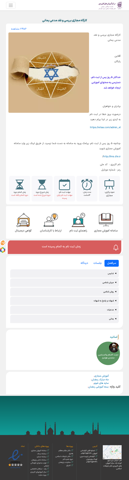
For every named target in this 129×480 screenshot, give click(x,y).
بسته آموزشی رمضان (98, 387)
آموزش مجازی (101, 376)
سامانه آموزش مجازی (38, 450)
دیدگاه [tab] (84, 263)
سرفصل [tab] (111, 263)
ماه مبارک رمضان (100, 379)
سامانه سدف (41, 453)
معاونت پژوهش (64, 462)
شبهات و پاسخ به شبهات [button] (104, 300)
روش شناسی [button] (108, 291)
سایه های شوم (101, 383)
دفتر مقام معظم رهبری (66, 452)
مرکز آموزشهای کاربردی (38, 472)
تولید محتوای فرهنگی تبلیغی (40, 464)
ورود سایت (42, 475)
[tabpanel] (64, 296)
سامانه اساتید (41, 456)
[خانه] (110, 5)
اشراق (68, 465)
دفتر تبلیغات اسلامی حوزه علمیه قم (64, 458)
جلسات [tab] (97, 263)
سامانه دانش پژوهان (38, 460)
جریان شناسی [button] (108, 282)
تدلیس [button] (111, 273)
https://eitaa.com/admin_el (105, 127)
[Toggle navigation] (10, 5)
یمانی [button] (111, 318)
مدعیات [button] (110, 309)
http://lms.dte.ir (112, 157)
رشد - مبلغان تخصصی (38, 468)
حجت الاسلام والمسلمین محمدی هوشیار (108, 356)
